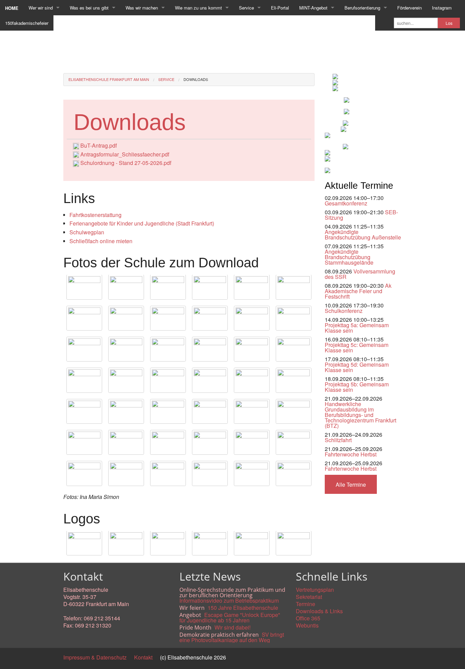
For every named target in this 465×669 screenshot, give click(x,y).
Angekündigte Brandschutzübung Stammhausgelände (349, 257)
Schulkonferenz (344, 311)
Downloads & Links (319, 611)
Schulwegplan (86, 232)
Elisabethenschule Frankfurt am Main (108, 79)
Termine (305, 604)
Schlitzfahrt (338, 440)
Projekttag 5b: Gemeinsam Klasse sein (357, 387)
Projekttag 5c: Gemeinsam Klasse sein (356, 347)
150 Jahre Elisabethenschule (243, 608)
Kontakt (143, 657)
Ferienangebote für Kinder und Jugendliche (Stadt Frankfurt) (141, 223)
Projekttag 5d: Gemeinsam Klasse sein (357, 367)
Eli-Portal (280, 7)
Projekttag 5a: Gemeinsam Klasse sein (357, 327)
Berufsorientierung (362, 7)
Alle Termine (351, 484)
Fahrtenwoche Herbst (350, 454)
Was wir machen (142, 7)
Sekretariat (309, 597)
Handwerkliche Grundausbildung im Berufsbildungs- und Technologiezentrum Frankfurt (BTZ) (360, 415)
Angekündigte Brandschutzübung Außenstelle (363, 234)
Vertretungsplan (315, 589)
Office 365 (308, 618)
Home (11, 8)
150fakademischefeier (26, 23)
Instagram (442, 7)
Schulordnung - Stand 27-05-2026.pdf (125, 163)
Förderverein (409, 7)
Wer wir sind (41, 7)
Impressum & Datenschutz (95, 657)
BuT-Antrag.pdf (98, 145)
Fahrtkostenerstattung (95, 215)
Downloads (195, 79)
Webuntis (307, 625)
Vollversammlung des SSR (360, 274)
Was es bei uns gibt (89, 7)
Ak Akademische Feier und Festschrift (358, 291)
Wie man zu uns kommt (198, 7)
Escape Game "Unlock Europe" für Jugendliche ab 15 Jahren (229, 617)
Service (246, 7)
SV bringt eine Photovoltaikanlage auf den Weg (231, 637)
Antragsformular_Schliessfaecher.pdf (124, 154)
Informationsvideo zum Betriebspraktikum (229, 600)
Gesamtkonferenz (346, 203)
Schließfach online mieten (100, 241)
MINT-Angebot (313, 7)
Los (449, 23)
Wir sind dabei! (232, 627)
